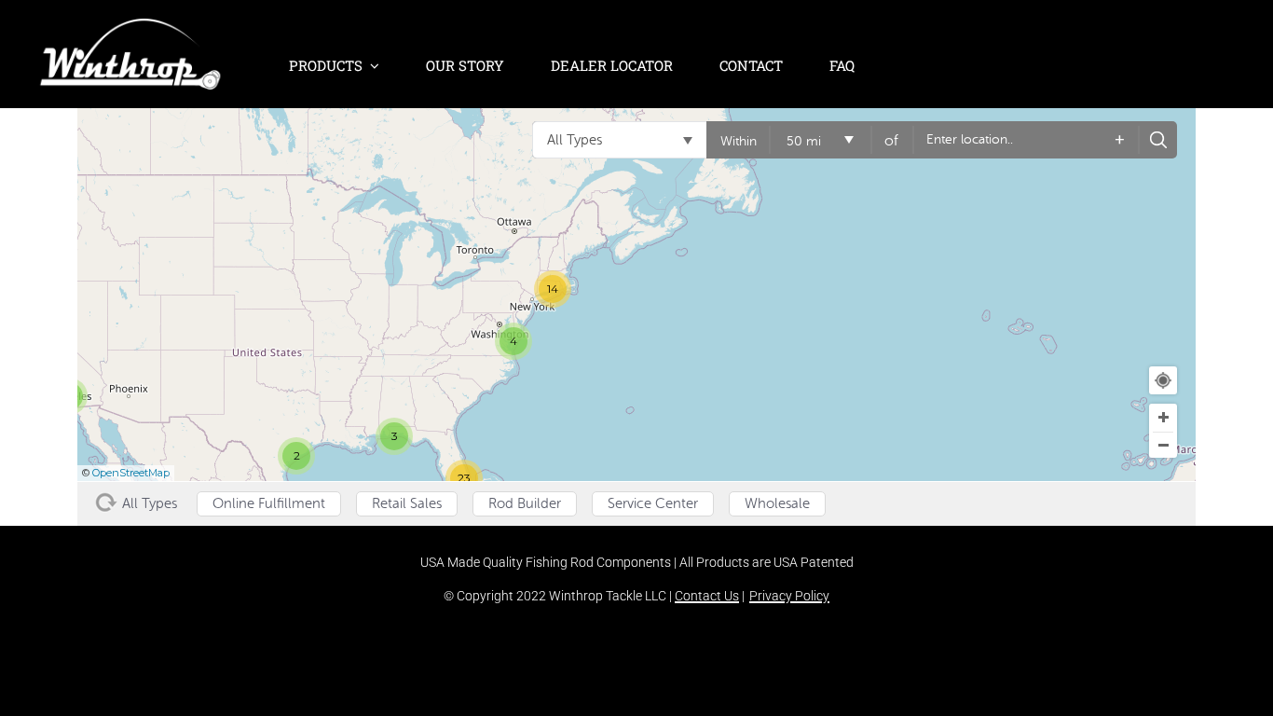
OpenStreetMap (131, 472)
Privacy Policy (789, 595)
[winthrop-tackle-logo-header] (130, 28)
